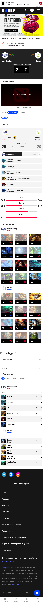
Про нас (5, 492)
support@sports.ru (8, 561)
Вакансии (5, 512)
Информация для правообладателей (16, 544)
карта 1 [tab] (4, 117)
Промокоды (6, 550)
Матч (4, 112)
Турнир (22, 112)
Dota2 (12, 38)
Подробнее (16, 584)
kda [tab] (3, 378)
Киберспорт (5, 38)
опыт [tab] (8, 378)
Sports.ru (7, 568)
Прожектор (6, 531)
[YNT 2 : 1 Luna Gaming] (13, 55)
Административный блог (11, 525)
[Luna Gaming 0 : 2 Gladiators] (11, 55)
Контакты (5, 505)
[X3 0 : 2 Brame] (33, 54)
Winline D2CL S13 (21, 38)
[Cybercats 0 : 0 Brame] (32, 54)
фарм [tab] (14, 378)
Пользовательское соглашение (14, 537)
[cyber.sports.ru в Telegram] (4, 475)
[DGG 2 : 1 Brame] (31, 55)
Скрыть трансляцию (23, 108)
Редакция (5, 499)
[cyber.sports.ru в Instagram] (18, 475)
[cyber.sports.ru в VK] (11, 475)
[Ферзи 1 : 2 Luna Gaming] (9, 54)
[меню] (38, 10)
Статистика (12, 112)
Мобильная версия (21, 484)
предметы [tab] (22, 378)
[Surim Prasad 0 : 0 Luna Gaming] (10, 54)
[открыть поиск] (26, 10)
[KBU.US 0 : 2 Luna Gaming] (12, 54)
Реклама (5, 518)
